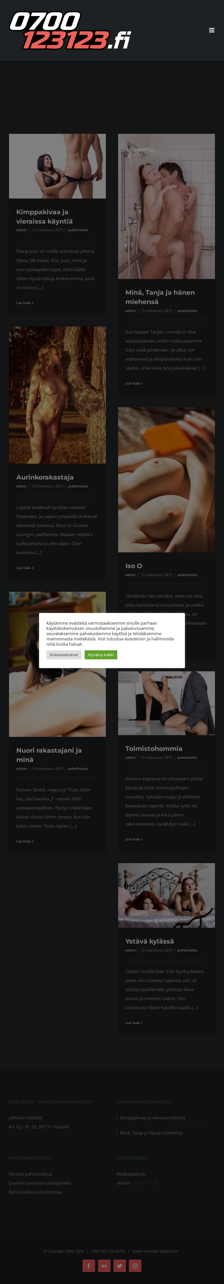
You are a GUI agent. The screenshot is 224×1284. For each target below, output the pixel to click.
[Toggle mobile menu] (212, 30)
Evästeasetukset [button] (64, 654)
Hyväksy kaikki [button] (101, 654)
